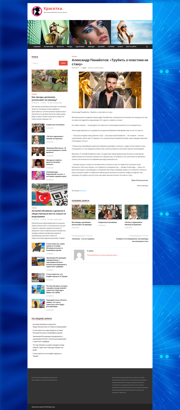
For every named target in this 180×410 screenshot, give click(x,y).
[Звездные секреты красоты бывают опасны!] (38, 167)
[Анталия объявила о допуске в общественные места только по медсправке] (50, 206)
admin (84, 68)
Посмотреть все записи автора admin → (103, 255)
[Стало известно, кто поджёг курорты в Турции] (38, 282)
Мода (69, 46)
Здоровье (80, 46)
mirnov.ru (83, 191)
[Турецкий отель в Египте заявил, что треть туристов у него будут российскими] (38, 307)
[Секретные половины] (110, 220)
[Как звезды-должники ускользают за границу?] (84, 220)
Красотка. (53, 8)
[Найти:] (50, 63)
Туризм (111, 46)
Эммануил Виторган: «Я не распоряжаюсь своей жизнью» (56, 150)
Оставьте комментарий (95, 68)
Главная (36, 46)
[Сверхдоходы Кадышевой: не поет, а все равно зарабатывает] (38, 179)
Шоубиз (101, 46)
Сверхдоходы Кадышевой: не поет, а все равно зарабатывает (56, 174)
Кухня (120, 46)
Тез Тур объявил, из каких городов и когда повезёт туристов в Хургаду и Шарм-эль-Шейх (56, 289)
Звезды (91, 46)
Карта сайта (131, 46)
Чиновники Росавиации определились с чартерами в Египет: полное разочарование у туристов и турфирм (56, 262)
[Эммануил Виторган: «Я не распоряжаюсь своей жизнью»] (38, 155)
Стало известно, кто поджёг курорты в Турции (56, 275)
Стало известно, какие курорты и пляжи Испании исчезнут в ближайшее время (55, 247)
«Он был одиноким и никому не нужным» (133, 223)
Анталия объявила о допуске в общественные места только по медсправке (49, 213)
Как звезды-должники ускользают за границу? (82, 223)
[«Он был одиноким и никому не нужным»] (136, 220)
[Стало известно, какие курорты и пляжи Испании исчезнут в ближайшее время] (38, 251)
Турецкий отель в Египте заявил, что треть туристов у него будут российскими (56, 303)
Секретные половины (107, 222)
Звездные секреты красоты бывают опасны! (54, 162)
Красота (60, 46)
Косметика (48, 46)
